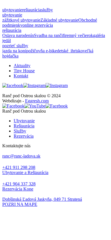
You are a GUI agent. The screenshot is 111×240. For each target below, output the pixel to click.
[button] (55, 204)
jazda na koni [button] (14, 50)
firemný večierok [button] (78, 35)
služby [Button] (47, 9)
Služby (20, 131)
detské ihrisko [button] (70, 50)
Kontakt (21, 75)
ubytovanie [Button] (12, 9)
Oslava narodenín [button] (18, 35)
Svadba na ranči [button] (48, 35)
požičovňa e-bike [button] (41, 50)
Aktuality (22, 65)
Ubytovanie (24, 120)
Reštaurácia (24, 125)
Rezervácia (24, 136)
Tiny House (24, 70)
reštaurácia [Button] (31, 9)
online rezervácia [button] (37, 25)
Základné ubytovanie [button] (59, 20)
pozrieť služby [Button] (15, 45)
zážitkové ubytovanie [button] (21, 20)
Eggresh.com (37, 100)
